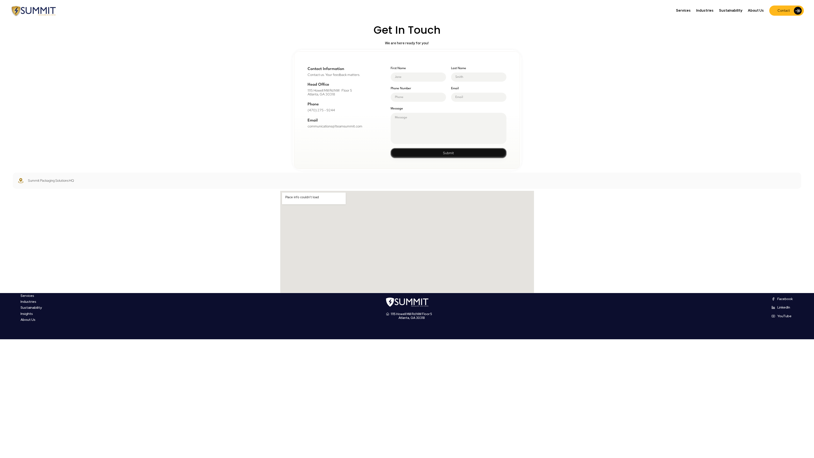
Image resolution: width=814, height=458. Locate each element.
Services (683, 10)
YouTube (784, 316)
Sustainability (730, 10)
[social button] (773, 299)
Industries (705, 10)
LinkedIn (783, 307)
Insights (27, 313)
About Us (756, 10)
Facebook (785, 299)
